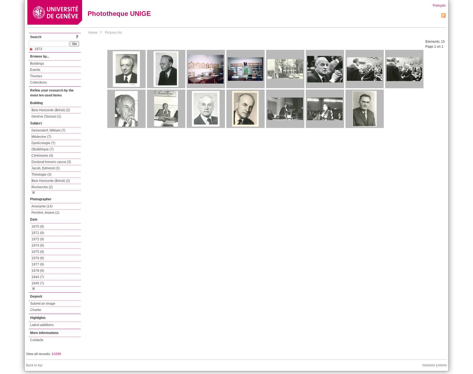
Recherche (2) (42, 187)
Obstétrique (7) (42, 149)
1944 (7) (37, 277)
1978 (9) (37, 271)
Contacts (36, 340)
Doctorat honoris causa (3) (51, 162)
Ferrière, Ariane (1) (45, 213)
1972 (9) (37, 239)
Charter (35, 310)
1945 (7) (37, 283)
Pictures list (113, 33)
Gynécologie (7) (43, 143)
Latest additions (42, 325)
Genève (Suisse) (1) (46, 116)
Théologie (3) (41, 174)
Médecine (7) (41, 137)
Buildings (37, 63)
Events (35, 70)
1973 (38, 49)
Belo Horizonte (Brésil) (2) (50, 110)
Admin (442, 365)
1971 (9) (37, 233)
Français (439, 5)
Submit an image (42, 304)
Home (92, 33)
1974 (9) (37, 245)
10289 (56, 354)
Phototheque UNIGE (119, 13)
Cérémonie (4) (42, 156)
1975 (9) (37, 252)
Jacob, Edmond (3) (45, 168)
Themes (36, 76)
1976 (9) (37, 258)
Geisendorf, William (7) (48, 130)
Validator (428, 365)
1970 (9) (37, 227)
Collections (38, 82)
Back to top (34, 365)
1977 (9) (37, 264)
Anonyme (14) (42, 206)
